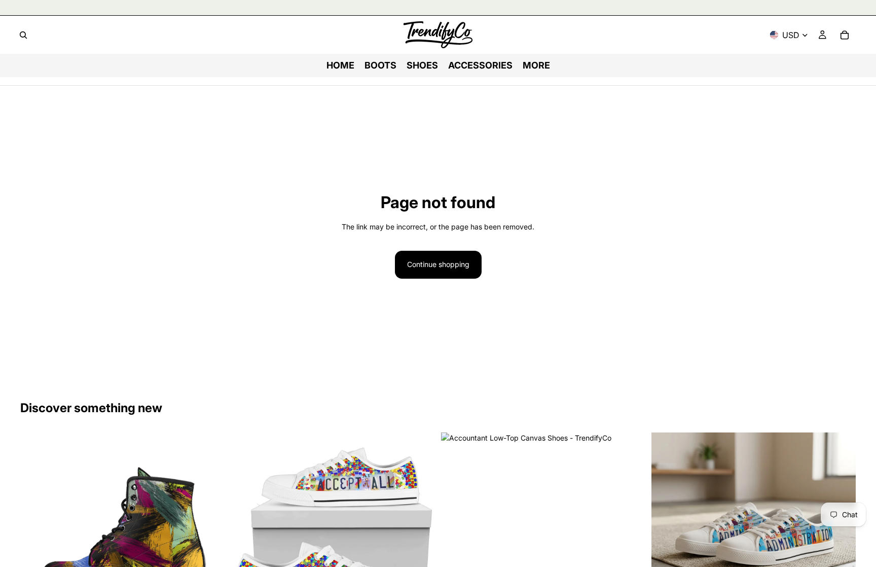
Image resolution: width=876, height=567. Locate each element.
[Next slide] (209, 534)
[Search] (23, 35)
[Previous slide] (35, 534)
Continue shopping (438, 264)
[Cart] (844, 35)
